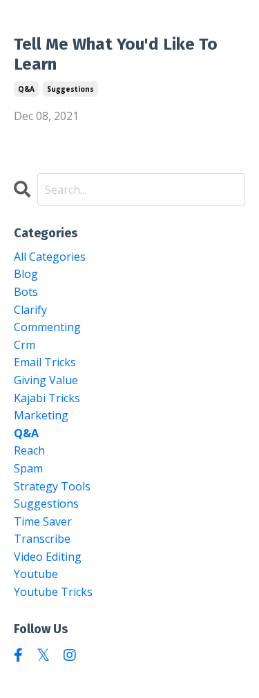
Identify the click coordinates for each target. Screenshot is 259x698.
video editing (47, 556)
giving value (46, 380)
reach (29, 450)
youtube (36, 573)
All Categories (50, 256)
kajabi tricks (47, 398)
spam (28, 468)
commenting (47, 327)
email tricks (45, 362)
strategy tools (52, 486)
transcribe (42, 538)
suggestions (70, 89)
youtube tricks (53, 591)
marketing (41, 415)
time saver (43, 521)
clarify (30, 309)
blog (26, 273)
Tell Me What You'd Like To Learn (116, 54)
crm (24, 344)
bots (26, 291)
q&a (26, 89)
